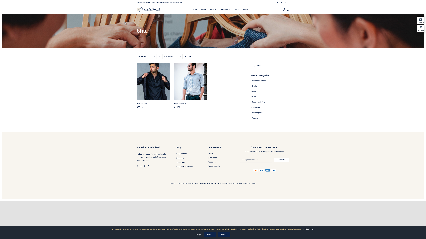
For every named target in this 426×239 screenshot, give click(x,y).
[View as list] (190, 56)
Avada (183, 183)
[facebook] (277, 2)
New (254, 97)
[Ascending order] (159, 56)
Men (254, 91)
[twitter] (281, 2)
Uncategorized (257, 113)
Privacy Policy (309, 229)
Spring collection (258, 102)
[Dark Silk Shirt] (153, 81)
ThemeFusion (250, 183)
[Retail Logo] (148, 8)
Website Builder (194, 183)
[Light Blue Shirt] (190, 81)
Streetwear (256, 107)
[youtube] (288, 2)
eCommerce (217, 183)
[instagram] (285, 2)
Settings (198, 234)
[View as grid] (185, 56)
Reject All (224, 234)
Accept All (210, 234)
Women (255, 118)
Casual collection (259, 81)
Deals (254, 86)
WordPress (206, 183)
